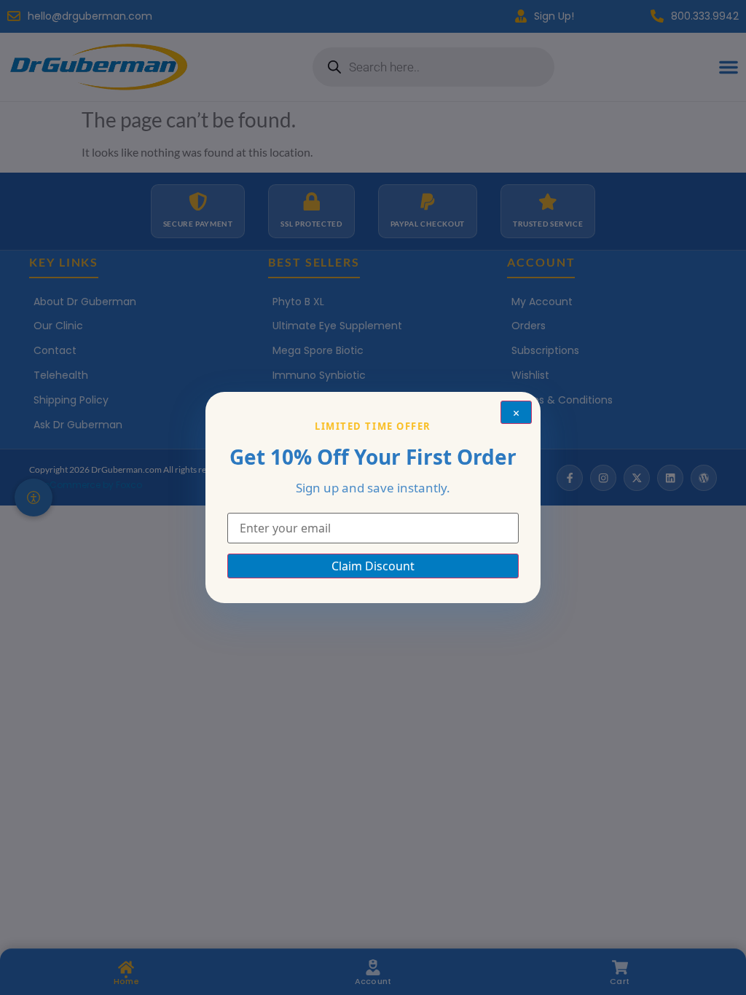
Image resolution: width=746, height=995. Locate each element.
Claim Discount (373, 566)
